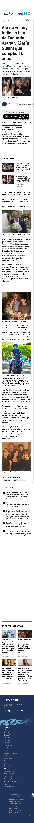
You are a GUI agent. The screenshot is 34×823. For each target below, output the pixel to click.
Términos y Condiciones (11, 779)
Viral (5, 763)
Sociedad (7, 737)
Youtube (22, 711)
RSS (5, 784)
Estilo (5, 756)
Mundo (6, 748)
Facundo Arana (15, 477)
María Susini (7, 480)
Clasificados (8, 776)
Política (6, 732)
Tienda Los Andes (9, 774)
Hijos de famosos (19, 480)
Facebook (5, 711)
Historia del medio (9, 786)
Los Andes (3, 21)
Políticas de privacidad (11, 781)
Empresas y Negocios (10, 753)
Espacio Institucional (10, 766)
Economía (7, 735)
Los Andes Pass (9, 771)
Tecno (6, 761)
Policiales (7, 740)
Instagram (9, 711)
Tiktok (13, 711)
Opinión (6, 750)
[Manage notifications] (30, 815)
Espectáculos (11, 21)
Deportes (7, 743)
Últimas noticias (9, 730)
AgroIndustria (8, 758)
